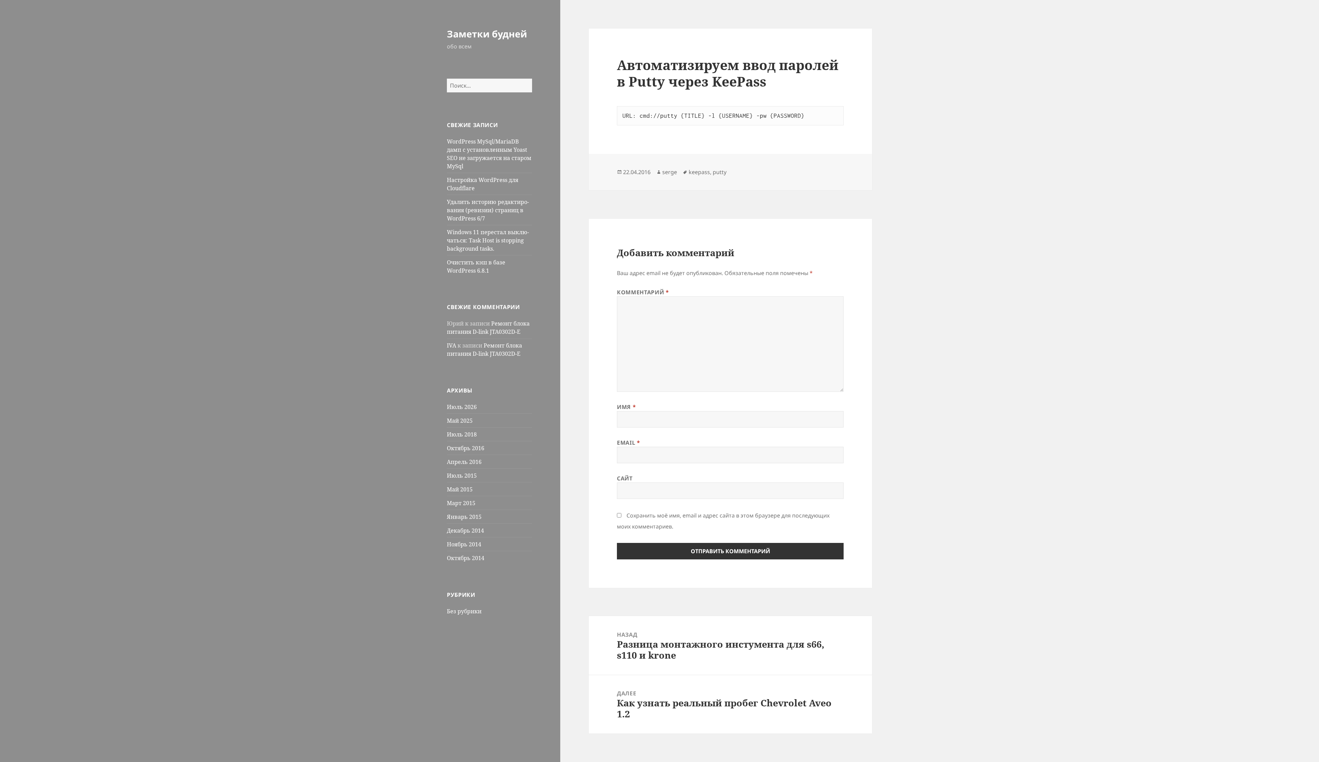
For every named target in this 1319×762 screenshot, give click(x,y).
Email (628, 442)
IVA (451, 345)
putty (719, 172)
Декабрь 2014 (465, 530)
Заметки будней (487, 33)
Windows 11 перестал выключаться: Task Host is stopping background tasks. (488, 240)
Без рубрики (464, 611)
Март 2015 (461, 503)
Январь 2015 (464, 517)
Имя (626, 407)
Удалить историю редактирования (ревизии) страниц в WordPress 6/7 (488, 210)
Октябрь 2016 (465, 448)
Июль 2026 (462, 407)
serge (669, 172)
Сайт (625, 478)
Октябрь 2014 (465, 558)
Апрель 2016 (464, 462)
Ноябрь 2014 (464, 544)
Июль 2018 (462, 434)
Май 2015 (460, 489)
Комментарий (643, 292)
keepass (699, 172)
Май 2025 (460, 420)
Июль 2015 (462, 475)
